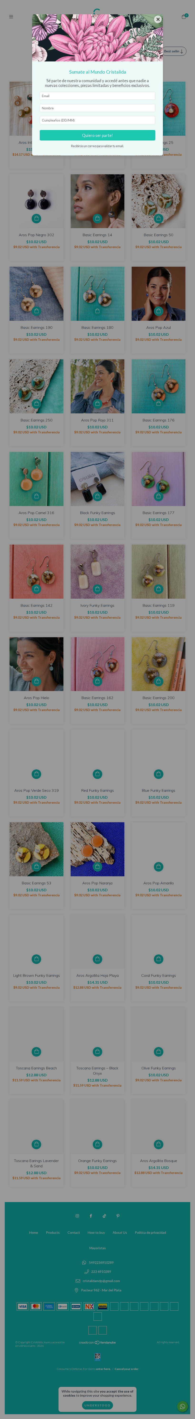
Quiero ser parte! (97, 135)
